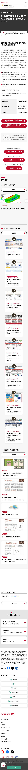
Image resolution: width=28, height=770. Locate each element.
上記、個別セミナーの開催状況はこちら (13, 125)
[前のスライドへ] (1, 201)
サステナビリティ (5, 730)
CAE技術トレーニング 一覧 (14, 160)
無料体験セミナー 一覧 (14, 151)
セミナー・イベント (5, 727)
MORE (14, 189)
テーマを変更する (14, 596)
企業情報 (3, 734)
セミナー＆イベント (12, 32)
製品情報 (3, 725)
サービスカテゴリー (5, 720)
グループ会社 (4, 739)
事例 (2, 722)
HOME (5, 32)
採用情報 (3, 736)
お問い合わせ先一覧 (6, 741)
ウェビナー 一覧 (14, 168)
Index (3, 765)
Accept (14, 767)
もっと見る (14, 603)
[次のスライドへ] (26, 201)
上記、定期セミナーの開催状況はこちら (13, 121)
